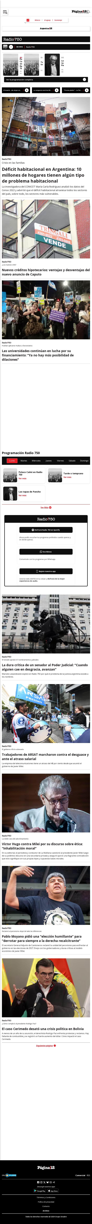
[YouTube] (51, 1182)
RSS (88, 1175)
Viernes (60, 460)
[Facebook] (38, 1182)
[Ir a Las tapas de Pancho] (52, 65)
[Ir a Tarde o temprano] (31, 65)
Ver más (22, 478)
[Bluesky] (47, 1182)
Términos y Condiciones (46, 1197)
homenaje (58, 20)
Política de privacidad (46, 1202)
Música (37, 20)
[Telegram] (54, 1182)
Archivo (46, 1211)
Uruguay (47, 20)
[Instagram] (41, 1182)
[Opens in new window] (39, 1191)
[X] (44, 1182)
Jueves (49, 460)
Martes (24, 460)
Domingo (84, 460)
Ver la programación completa (45, 79)
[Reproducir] (11, 47)
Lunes (12, 460)
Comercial (80, 1175)
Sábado (72, 460)
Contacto (46, 1206)
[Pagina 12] (81, 12)
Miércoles (36, 460)
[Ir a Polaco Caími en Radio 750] (10, 65)
